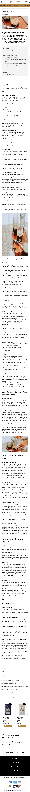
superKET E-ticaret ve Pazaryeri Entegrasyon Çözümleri (15, 790)
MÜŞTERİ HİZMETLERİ (15, 762)
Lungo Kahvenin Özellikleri (10, 51)
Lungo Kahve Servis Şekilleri (10, 55)
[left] (2, 714)
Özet (5, 72)
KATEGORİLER (15, 766)
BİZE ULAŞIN (15, 770)
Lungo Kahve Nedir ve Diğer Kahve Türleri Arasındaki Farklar (14, 686)
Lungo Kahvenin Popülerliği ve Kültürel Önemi (15, 63)
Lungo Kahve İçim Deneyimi (11, 57)
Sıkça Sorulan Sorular (9, 74)
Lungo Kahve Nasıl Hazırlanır (11, 53)
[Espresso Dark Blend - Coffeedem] (22, 707)
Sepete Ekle (8, 725)
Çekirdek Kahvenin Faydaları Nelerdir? (10, 680)
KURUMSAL (15, 758)
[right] (27, 714)
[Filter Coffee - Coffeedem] (8, 709)
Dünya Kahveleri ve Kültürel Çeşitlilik (9, 689)
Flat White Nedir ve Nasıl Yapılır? (8, 683)
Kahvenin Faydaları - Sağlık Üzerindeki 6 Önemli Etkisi (13, 693)
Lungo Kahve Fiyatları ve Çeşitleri (12, 66)
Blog (2, 671)
